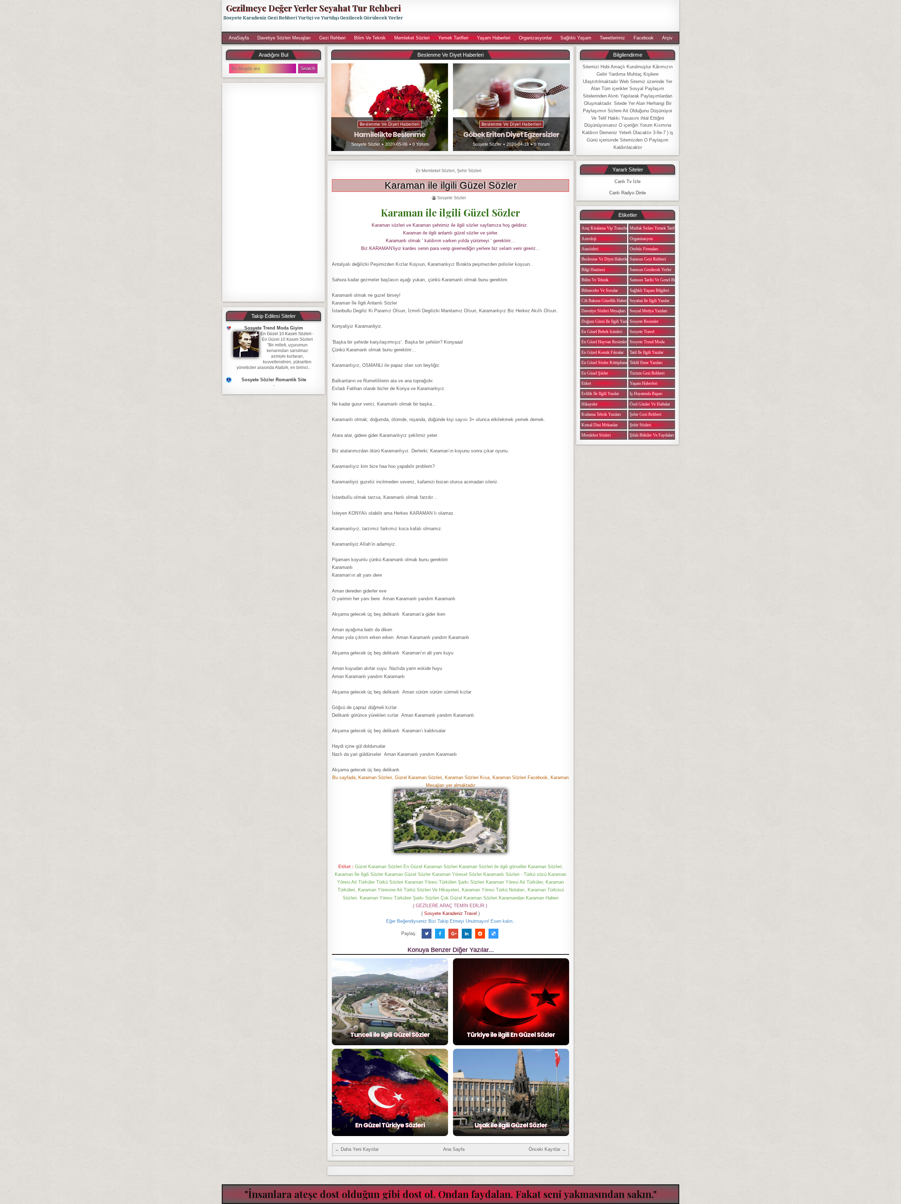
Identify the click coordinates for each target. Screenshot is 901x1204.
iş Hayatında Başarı (646, 393)
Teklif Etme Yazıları (646, 362)
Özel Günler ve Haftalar (650, 404)
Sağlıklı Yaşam (575, 37)
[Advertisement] (544, 16)
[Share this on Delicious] (493, 934)
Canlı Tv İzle (628, 181)
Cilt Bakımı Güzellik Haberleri (606, 300)
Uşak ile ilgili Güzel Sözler (510, 1125)
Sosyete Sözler (365, 144)
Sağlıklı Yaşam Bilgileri (649, 290)
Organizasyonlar (535, 37)
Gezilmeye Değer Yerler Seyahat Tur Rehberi (313, 7)
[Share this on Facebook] (440, 934)
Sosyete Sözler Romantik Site (273, 379)
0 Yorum (420, 144)
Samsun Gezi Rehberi (648, 259)
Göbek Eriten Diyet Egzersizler (511, 134)
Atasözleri (589, 248)
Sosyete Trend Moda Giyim (273, 328)
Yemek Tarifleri (453, 37)
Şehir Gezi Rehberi (645, 414)
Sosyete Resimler (644, 321)
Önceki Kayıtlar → (547, 1149)
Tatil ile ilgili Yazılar (646, 352)
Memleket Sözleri (412, 37)
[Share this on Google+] (453, 934)
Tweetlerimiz (612, 37)
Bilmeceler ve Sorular (599, 290)
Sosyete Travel (642, 331)
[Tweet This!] (426, 934)
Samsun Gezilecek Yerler (651, 269)
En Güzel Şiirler (594, 373)
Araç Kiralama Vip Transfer (604, 228)
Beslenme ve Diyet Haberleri (390, 124)
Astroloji (588, 238)
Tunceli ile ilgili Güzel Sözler (390, 1034)
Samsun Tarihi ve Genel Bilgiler (656, 279)
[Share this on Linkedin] (467, 934)
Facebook (644, 37)
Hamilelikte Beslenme (389, 134)
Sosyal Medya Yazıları (648, 310)
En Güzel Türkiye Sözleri (390, 1125)
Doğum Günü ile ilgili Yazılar (606, 321)
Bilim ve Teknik (370, 37)
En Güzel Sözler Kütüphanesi (606, 362)
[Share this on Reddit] (480, 934)
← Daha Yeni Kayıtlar (357, 1149)
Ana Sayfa (454, 1149)
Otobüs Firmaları (644, 248)
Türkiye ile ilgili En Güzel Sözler (511, 1034)
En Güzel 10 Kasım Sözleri (285, 333)
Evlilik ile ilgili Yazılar (600, 393)
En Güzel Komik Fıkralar (602, 352)
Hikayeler (589, 404)
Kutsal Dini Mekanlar (599, 424)
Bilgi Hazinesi (593, 269)
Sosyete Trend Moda (647, 341)
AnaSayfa (239, 37)
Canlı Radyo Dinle (627, 192)
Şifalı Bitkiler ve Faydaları (652, 435)
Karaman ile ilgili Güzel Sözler (451, 185)
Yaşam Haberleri (493, 37)
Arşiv (667, 37)
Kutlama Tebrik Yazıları (601, 414)
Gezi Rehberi (332, 37)
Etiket (586, 383)
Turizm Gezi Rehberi (647, 373)
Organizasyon (641, 238)
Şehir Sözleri (469, 170)
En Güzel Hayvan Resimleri (604, 341)
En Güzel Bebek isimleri (601, 331)
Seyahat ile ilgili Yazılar (649, 300)
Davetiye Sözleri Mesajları (284, 37)
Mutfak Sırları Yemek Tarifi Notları (659, 228)
